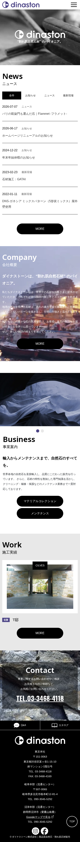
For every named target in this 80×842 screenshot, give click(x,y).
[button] (37, 431)
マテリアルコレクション (40, 501)
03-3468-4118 (43, 771)
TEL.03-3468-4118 (40, 698)
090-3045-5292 (43, 799)
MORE (40, 228)
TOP (72, 821)
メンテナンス (40, 513)
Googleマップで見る (38, 816)
